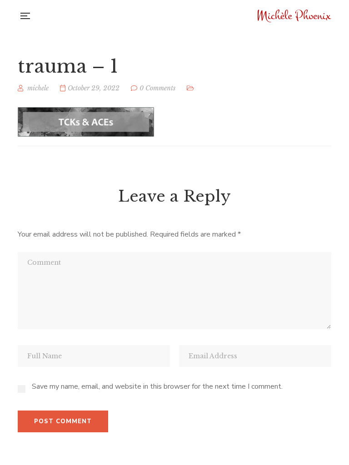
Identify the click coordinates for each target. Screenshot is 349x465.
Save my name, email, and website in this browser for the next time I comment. (157, 386)
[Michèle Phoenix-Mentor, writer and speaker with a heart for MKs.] (294, 16)
